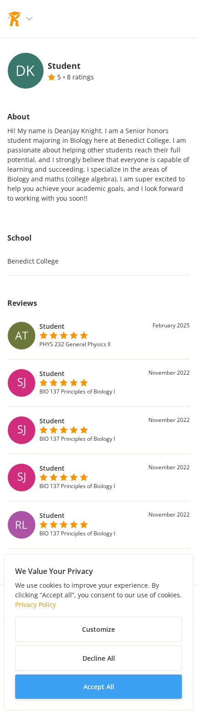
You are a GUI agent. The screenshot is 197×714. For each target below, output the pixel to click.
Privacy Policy (35, 604)
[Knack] (14, 18)
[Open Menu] (29, 18)
